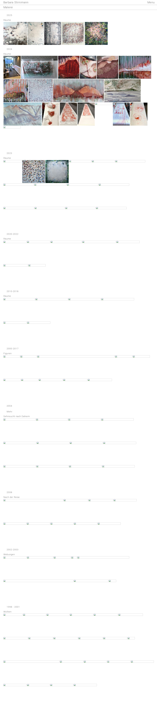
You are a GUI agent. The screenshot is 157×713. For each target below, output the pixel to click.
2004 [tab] (9, 406)
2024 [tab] (9, 49)
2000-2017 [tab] (13, 348)
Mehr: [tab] (10, 411)
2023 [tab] (9, 153)
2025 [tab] (9, 15)
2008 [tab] (9, 492)
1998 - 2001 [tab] (13, 607)
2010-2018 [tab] (13, 291)
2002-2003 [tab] (13, 549)
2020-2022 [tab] (13, 234)
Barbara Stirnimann (16, 2)
